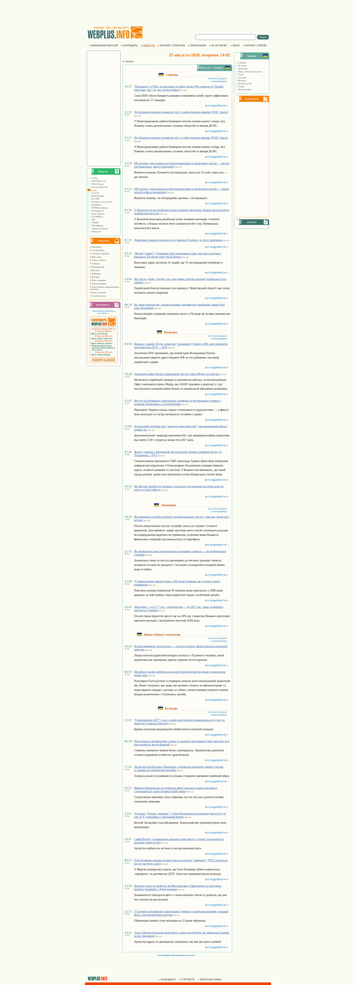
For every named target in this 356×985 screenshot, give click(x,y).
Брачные (95, 277)
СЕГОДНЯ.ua (96, 217)
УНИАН (94, 222)
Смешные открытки (100, 253)
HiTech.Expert (97, 184)
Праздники (96, 247)
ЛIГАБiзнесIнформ (99, 208)
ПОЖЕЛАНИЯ (198, 45)
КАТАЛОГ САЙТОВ (255, 45)
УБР (92, 219)
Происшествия (244, 89)
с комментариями (218, 81)
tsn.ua (93, 190)
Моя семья (96, 257)
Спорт (241, 74)
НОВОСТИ (149, 45)
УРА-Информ (96, 225)
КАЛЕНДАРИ (168, 979)
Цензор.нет (95, 231)
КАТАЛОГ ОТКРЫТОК (172, 45)
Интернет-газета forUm (101, 202)
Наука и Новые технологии (250, 71)
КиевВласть (96, 205)
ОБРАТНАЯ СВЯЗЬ (210, 979)
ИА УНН (94, 199)
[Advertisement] (178, 13)
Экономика (243, 69)
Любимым (96, 273)
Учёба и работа (98, 260)
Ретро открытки (98, 280)
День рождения (98, 292)
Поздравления (97, 267)
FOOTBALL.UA (98, 181)
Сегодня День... (98, 250)
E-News (94, 178)
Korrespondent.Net (99, 187)
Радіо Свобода (97, 214)
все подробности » (217, 105)
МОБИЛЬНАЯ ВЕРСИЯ (104, 45)
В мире (241, 86)
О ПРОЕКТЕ (187, 979)
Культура (242, 80)
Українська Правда (99, 228)
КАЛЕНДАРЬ (130, 45)
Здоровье (242, 77)
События (95, 263)
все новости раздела (217, 78)
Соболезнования (98, 283)
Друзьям (95, 270)
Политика (242, 66)
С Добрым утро (98, 296)
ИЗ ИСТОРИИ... (220, 45)
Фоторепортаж (245, 83)
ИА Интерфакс (97, 196)
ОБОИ (236, 45)
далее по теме (188, 955)
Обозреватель (96, 211)
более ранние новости (168, 955)
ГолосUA (94, 193)
